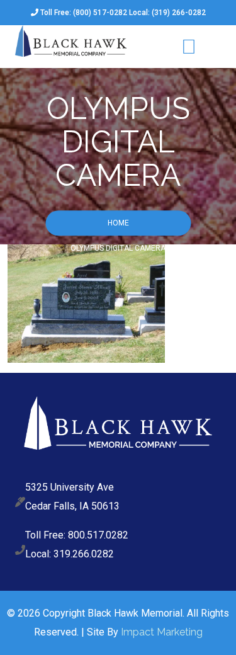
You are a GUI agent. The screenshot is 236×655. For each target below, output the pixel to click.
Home (118, 223)
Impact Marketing (162, 632)
